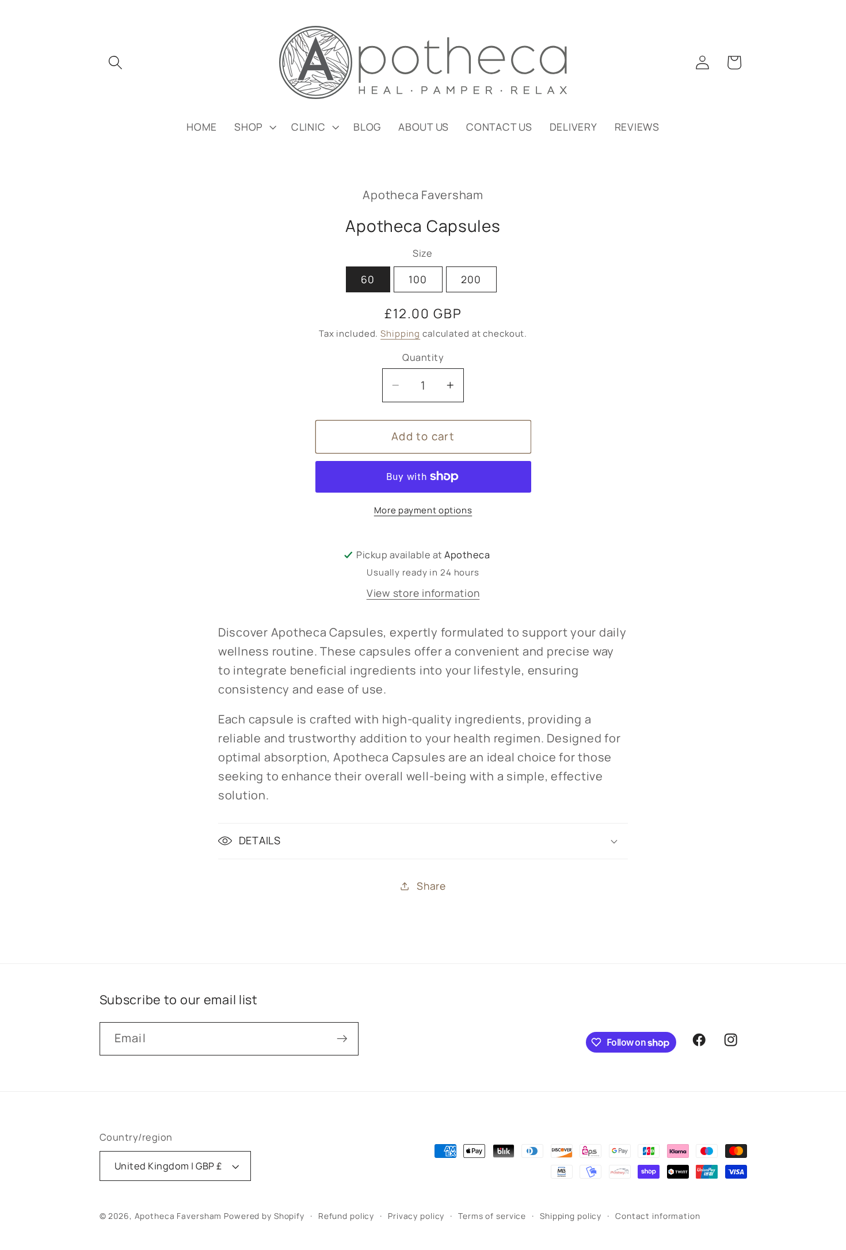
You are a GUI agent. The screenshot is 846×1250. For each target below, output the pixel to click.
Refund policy (346, 1215)
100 (418, 279)
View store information (423, 593)
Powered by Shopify (264, 1215)
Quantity (423, 357)
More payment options (423, 510)
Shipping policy (570, 1215)
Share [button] (431, 886)
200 (471, 279)
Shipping (400, 333)
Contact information (657, 1215)
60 (368, 279)
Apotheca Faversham (178, 1215)
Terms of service (492, 1215)
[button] (115, 62)
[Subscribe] (342, 1038)
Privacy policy (416, 1215)
